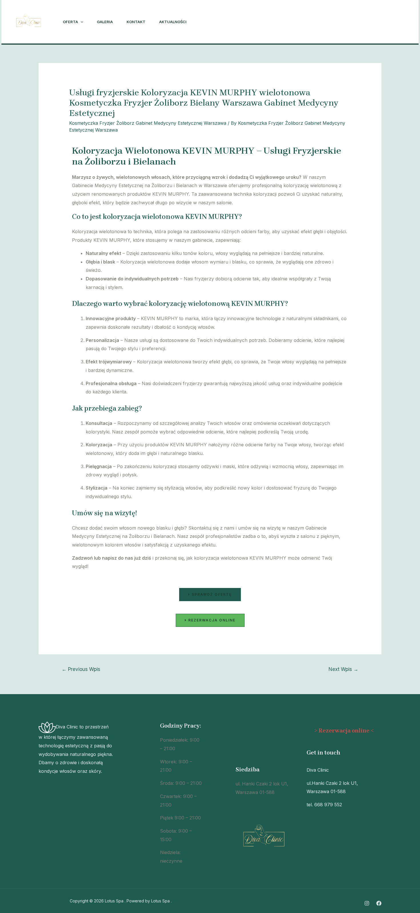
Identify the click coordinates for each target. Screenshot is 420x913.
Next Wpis (343, 669)
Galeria (105, 21)
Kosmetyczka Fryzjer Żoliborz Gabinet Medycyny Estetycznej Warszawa (147, 123)
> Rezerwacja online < (344, 730)
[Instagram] (340, 22)
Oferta (70, 21)
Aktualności (173, 21)
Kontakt (136, 21)
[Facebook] (352, 22)
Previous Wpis (81, 669)
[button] (210, 594)
